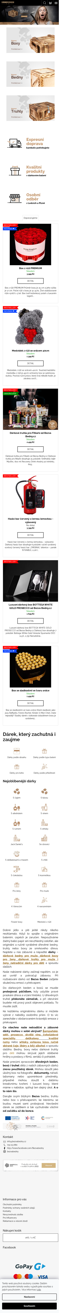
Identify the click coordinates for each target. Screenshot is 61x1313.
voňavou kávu (38, 1035)
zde (39, 1289)
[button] (4, 15)
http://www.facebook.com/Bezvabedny (25, 1148)
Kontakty (7, 1211)
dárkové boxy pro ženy (28, 948)
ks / (29, 1237)
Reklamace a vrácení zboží (15, 1221)
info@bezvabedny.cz (16, 1141)
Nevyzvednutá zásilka (13, 1214)
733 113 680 (12, 1144)
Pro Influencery (10, 1217)
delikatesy (30, 1031)
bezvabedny (13, 1151)
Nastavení (29, 1297)
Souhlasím (29, 1306)
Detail (29, 273)
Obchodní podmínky (12, 1204)
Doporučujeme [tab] (29, 211)
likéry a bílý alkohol (37, 1038)
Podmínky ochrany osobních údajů (19, 1207)
